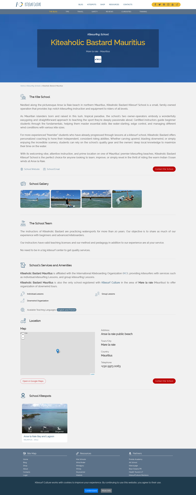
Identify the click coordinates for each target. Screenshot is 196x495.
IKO (125, 273)
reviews (109, 11)
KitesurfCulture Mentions (138, 475)
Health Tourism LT (136, 472)
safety (95, 11)
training (143, 11)
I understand (91, 490)
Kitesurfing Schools (33, 86)
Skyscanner (80, 472)
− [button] (23, 337)
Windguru (80, 466)
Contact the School (164, 169)
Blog (80, 5)
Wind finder (80, 462)
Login (25, 475)
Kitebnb (79, 475)
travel (80, 11)
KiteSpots (91, 5)
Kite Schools (81, 459)
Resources (114, 5)
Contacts (127, 5)
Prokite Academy (135, 459)
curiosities (126, 11)
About (25, 469)
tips (67, 11)
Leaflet (92, 374)
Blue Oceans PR (135, 469)
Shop (102, 5)
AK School (133, 462)
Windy (78, 469)
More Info (106, 490)
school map (57, 353)
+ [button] (23, 334)
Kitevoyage (133, 466)
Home (22, 86)
